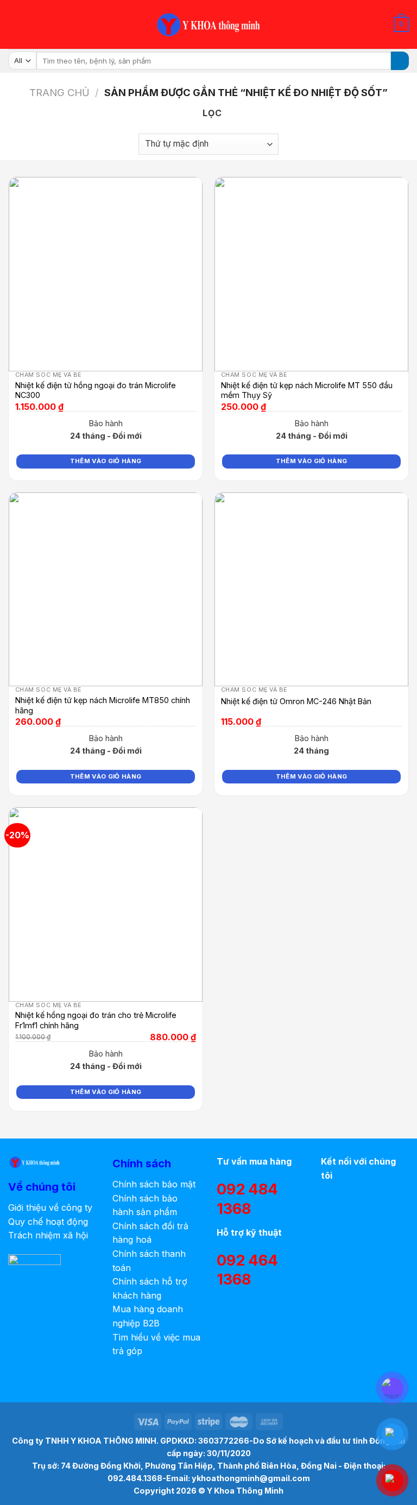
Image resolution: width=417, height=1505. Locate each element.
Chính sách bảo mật (153, 1184)
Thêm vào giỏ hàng (106, 461)
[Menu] (14, 24)
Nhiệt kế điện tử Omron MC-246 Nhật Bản (296, 701)
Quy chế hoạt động (48, 1221)
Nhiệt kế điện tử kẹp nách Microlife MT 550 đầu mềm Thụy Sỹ (307, 390)
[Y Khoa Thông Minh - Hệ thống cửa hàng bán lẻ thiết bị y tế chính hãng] (208, 25)
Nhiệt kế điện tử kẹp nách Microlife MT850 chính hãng (102, 705)
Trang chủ (59, 92)
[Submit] (400, 61)
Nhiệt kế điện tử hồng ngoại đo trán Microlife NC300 (95, 390)
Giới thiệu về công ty (50, 1207)
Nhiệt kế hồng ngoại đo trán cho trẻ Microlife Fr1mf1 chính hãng (95, 1020)
